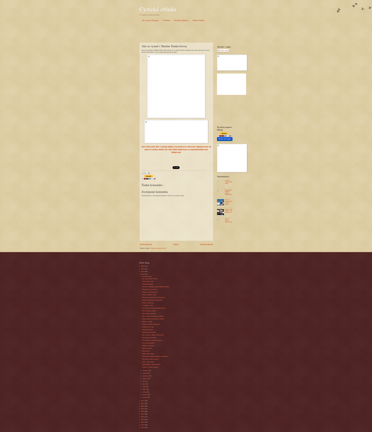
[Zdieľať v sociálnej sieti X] (147, 173)
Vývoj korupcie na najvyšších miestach (153, 319)
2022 (142, 400)
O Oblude (166, 20)
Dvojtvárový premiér (147, 329)
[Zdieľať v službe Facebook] (149, 173)
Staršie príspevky (206, 244)
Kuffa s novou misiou (148, 362)
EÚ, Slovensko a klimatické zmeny (152, 340)
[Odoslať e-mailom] (142, 173)
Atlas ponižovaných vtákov (149, 278)
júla (144, 381)
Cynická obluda (158, 9)
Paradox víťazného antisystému (151, 324)
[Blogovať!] (145, 173)
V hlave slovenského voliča (228, 182)
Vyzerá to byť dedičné (148, 343)
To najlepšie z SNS (147, 305)
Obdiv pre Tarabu (147, 348)
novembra (145, 370)
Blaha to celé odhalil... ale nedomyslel (228, 211)
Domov (176, 244)
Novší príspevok (146, 244)
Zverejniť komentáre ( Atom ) (158, 248)
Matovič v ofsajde (147, 321)
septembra (146, 376)
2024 (142, 271)
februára (145, 394)
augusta (145, 378)
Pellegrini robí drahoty (148, 345)
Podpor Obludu (199, 20)
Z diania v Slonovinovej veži (150, 292)
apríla (144, 389)
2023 (142, 274)
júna (144, 384)
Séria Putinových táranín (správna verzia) (153, 308)
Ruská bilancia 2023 (147, 281)
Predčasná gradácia (147, 284)
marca (144, 392)
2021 (142, 403)
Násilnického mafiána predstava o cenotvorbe (155, 356)
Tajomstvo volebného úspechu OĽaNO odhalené (155, 286)
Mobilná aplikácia (181, 20)
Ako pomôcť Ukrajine (150, 20)
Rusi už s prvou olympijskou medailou (152, 316)
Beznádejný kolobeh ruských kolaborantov (228, 192)
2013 (142, 425)
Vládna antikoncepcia (148, 353)
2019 (142, 409)
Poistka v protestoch (148, 303)
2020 (142, 406)
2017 (142, 414)
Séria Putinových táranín (149, 311)
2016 (142, 417)
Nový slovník (145, 351)
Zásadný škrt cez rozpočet (149, 289)
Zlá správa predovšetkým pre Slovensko (153, 297)
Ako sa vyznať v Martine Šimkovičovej (153, 335)
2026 (142, 266)
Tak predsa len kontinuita (149, 337)
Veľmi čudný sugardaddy (149, 313)
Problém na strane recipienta (150, 367)
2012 (142, 427)
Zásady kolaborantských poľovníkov (152, 300)
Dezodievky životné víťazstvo (150, 359)
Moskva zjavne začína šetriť (228, 220)
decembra (145, 276)
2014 (142, 422)
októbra (145, 373)
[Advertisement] (175, 32)
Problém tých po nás (148, 327)
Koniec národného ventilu (149, 294)
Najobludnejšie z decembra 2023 (151, 364)
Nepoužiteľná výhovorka (149, 332)
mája (144, 386)
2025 (142, 269)
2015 (142, 419)
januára (145, 397)
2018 (142, 411)
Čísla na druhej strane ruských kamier (228, 202)
